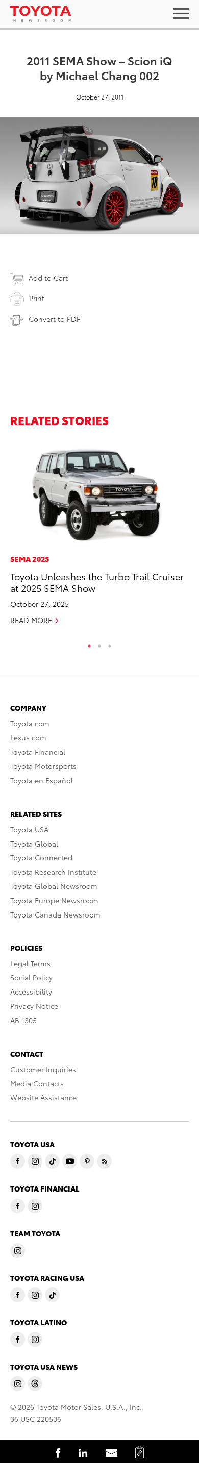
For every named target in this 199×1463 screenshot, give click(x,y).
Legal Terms (30, 963)
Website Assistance (43, 1097)
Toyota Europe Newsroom (54, 900)
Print (36, 298)
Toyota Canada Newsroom (55, 914)
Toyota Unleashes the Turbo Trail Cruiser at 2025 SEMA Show (97, 581)
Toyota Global (34, 843)
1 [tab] (89, 643)
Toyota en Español (41, 780)
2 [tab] (99, 643)
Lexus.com (28, 737)
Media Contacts (37, 1083)
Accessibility (31, 991)
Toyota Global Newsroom (53, 886)
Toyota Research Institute (53, 871)
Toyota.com (29, 723)
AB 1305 (23, 1020)
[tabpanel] (99, 537)
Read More (31, 620)
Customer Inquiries (43, 1069)
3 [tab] (109, 643)
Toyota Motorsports (43, 766)
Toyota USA (29, 829)
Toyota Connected (41, 857)
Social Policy (31, 977)
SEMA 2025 (29, 559)
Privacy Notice (34, 1006)
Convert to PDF (54, 319)
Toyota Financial (37, 752)
